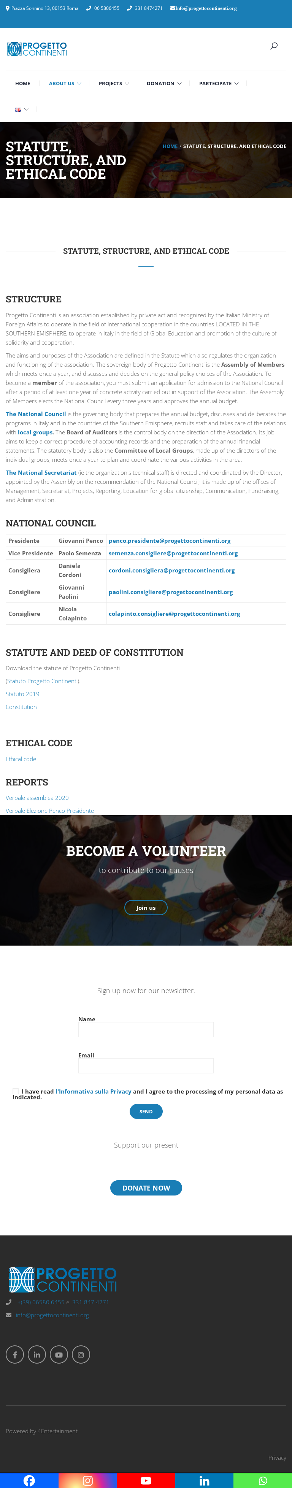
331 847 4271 (91, 1302)
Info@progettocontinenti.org (206, 8)
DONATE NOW (146, 1187)
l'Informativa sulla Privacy (94, 1091)
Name (86, 1019)
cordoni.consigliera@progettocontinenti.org (172, 570)
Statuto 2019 (23, 694)
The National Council (36, 414)
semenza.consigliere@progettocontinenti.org (173, 553)
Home (170, 146)
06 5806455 (106, 8)
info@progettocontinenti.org (52, 1315)
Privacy (277, 1457)
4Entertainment (58, 1431)
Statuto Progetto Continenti (42, 681)
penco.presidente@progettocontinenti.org (169, 540)
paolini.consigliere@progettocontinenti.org (171, 592)
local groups (35, 432)
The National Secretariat (41, 472)
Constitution (21, 707)
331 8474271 (149, 8)
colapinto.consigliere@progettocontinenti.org (174, 613)
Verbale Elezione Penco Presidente (50, 810)
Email (86, 1055)
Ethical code (21, 759)
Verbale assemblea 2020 (37, 797)
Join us (146, 907)
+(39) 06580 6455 (40, 1302)
